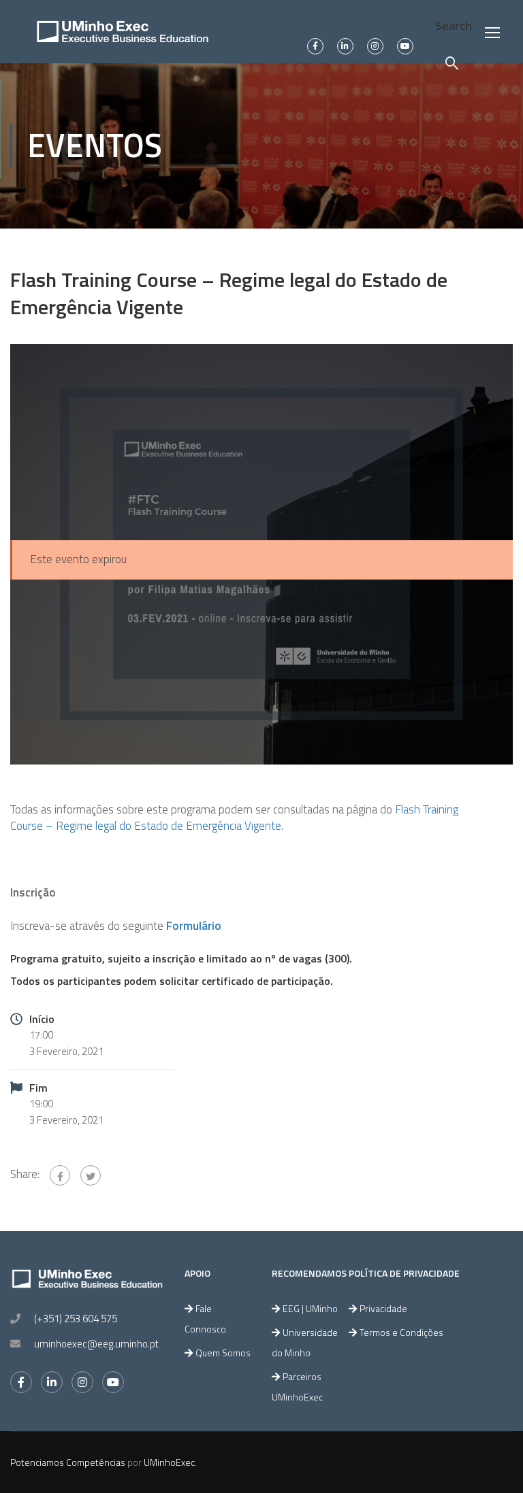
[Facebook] (60, 1175)
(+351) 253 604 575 (75, 1318)
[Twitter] (90, 1175)
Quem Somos (223, 1352)
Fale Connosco (205, 1318)
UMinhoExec (169, 1462)
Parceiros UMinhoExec (297, 1386)
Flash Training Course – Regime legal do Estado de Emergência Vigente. (234, 818)
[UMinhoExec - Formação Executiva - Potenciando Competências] (122, 31)
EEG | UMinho (310, 1308)
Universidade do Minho (305, 1342)
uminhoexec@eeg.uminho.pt (96, 1344)
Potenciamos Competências (67, 1462)
